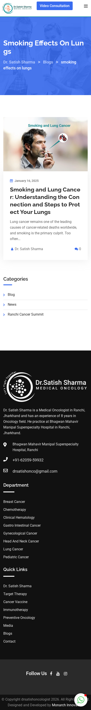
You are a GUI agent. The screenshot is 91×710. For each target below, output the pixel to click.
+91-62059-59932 (28, 460)
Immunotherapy (15, 610)
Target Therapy (15, 594)
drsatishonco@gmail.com (35, 471)
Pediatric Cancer (16, 557)
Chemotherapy (14, 510)
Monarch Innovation (67, 705)
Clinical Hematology (19, 517)
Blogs (7, 633)
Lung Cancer (13, 549)
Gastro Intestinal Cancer (22, 525)
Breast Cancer (14, 502)
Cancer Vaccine (15, 602)
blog (11, 295)
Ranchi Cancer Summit (26, 314)
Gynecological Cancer (20, 533)
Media (8, 625)
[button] (80, 699)
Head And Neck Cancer (21, 541)
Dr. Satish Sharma (29, 249)
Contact (9, 641)
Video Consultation (55, 6)
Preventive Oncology (19, 618)
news (12, 304)
